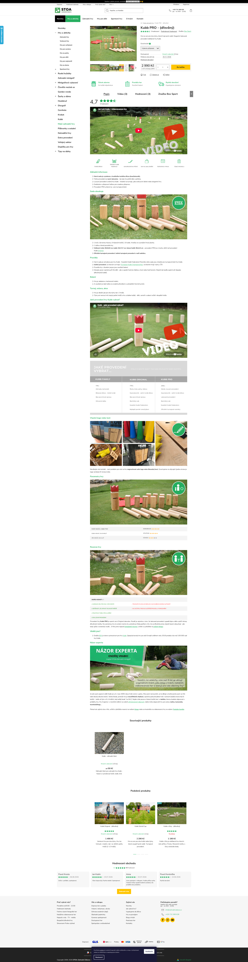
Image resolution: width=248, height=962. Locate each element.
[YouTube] (172, 920)
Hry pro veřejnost (66, 45)
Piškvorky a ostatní (67, 128)
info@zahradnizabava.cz (173, 910)
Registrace (186, 4)
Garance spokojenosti (99, 917)
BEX (100, 636)
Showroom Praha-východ (66, 923)
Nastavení (99, 957)
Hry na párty (64, 53)
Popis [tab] (107, 93)
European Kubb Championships (132, 265)
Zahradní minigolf (66, 78)
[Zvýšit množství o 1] (167, 67)
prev (91, 827)
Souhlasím (149, 951)
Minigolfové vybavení (68, 82)
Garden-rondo (64, 91)
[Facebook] (162, 920)
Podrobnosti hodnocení (169, 31)
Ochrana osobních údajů (99, 912)
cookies (102, 950)
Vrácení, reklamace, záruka (100, 909)
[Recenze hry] (138, 572)
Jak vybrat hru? (131, 909)
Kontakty (129, 923)
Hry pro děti (64, 57)
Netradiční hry (64, 133)
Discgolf (62, 105)
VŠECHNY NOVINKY (132, 1)
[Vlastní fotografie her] (138, 217)
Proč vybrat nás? (100, 4)
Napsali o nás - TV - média (66, 917)
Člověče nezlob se (66, 87)
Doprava (59, 4)
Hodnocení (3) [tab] (143, 93)
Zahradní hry (64, 37)
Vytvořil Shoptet (185, 960)
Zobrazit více (124, 891)
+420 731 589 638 (172, 914)
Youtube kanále (178, 709)
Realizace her (130, 920)
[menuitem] (60, 18)
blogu (137, 709)
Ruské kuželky (64, 73)
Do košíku (181, 67)
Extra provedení (65, 137)
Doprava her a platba (98, 906)
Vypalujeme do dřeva (133, 912)
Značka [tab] (168, 93)
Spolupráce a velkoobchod (100, 923)
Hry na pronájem (132, 915)
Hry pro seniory (65, 49)
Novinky (61, 28)
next (189, 827)
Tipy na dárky (64, 151)
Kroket (61, 114)
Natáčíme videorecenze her (66, 915)
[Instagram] (167, 920)
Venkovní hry (64, 41)
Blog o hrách (130, 917)
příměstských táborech (136, 702)
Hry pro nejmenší (66, 61)
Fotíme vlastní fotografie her (67, 912)
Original (100, 251)
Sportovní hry (64, 69)
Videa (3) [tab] (122, 93)
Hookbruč (62, 101)
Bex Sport (187, 31)
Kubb (60, 119)
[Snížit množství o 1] (157, 67)
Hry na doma (64, 65)
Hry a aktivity (64, 32)
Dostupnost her (96, 920)
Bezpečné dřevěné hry (64, 920)
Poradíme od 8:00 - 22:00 (66, 906)
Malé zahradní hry (66, 124)
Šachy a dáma (64, 96)
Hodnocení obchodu (72, 4)
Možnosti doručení (147, 60)
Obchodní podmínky (98, 915)
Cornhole (62, 110)
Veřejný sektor (64, 142)
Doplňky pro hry (65, 146)
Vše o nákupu (87, 4)
